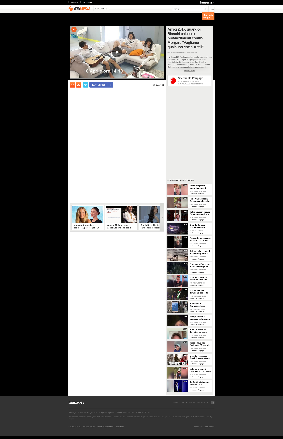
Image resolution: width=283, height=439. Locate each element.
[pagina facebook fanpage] (212, 402)
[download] (78, 85)
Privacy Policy (75, 427)
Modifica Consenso (105, 427)
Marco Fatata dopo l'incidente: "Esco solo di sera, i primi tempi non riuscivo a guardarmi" (200, 344)
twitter (74, 2)
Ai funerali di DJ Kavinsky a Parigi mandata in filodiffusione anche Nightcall (199, 304)
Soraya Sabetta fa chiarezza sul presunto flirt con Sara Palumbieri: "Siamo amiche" (200, 318)
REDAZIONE (120, 427)
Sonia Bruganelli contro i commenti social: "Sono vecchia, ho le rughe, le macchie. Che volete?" (200, 187)
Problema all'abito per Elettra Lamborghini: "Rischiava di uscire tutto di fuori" (200, 265)
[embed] (72, 85)
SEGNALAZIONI (178, 402)
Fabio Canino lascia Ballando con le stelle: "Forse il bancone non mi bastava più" (200, 200)
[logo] (207, 2)
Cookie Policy (89, 427)
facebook (87, 2)
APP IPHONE (190, 402)
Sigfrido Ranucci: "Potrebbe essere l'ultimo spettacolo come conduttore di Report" (198, 226)
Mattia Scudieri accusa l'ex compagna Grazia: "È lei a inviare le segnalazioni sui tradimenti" (200, 213)
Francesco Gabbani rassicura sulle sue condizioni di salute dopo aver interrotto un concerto (200, 278)
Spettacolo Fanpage (190, 78)
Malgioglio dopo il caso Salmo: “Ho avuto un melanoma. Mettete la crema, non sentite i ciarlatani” (200, 370)
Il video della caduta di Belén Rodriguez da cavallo (200, 252)
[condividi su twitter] (85, 85)
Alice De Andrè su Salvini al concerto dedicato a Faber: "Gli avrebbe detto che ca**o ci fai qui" (199, 331)
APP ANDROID (202, 402)
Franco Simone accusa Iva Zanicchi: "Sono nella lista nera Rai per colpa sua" (200, 239)
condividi (98, 84)
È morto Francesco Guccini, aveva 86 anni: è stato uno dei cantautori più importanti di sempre (200, 357)
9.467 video (183, 81)
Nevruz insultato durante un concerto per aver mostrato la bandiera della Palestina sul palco (199, 291)
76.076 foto (194, 81)
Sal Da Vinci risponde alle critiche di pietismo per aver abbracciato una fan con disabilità (199, 383)
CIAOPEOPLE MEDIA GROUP (204, 427)
